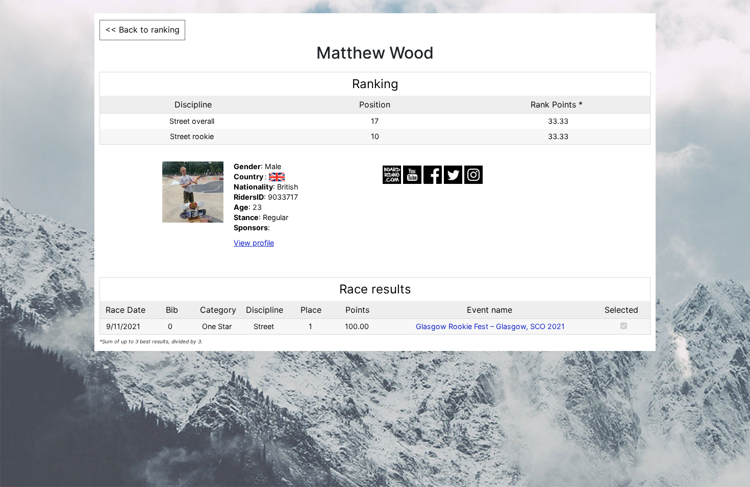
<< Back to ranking (142, 29)
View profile (254, 242)
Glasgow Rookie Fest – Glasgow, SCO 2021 (490, 326)
